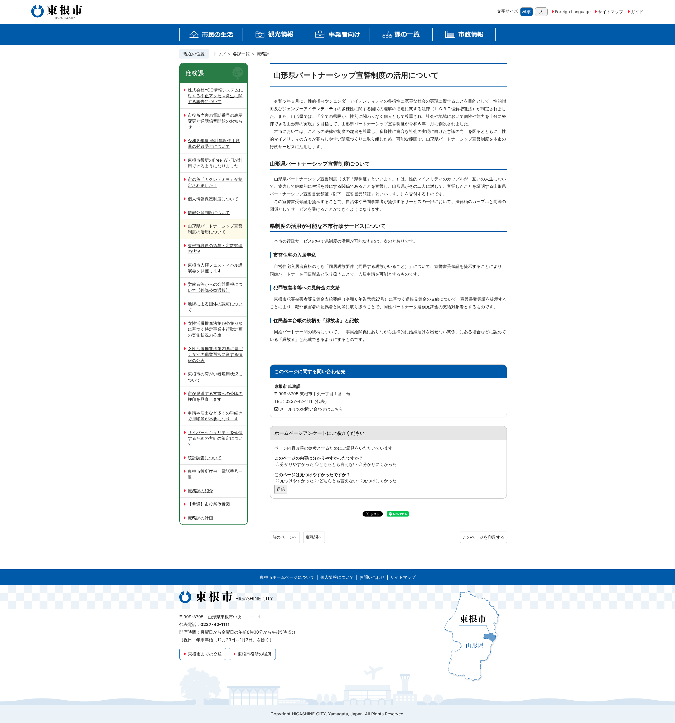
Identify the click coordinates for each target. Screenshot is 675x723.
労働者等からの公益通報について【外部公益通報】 (215, 287)
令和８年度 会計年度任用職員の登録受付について (214, 143)
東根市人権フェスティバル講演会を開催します (215, 267)
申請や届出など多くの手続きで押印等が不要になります (215, 415)
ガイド (637, 11)
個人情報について (337, 577)
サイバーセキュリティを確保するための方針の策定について (215, 438)
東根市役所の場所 (254, 654)
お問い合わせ (372, 577)
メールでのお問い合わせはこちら (311, 409)
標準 (526, 11)
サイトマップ (610, 11)
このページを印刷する (483, 537)
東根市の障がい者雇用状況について (215, 376)
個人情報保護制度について (213, 198)
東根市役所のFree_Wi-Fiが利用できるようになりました (215, 162)
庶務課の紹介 (200, 490)
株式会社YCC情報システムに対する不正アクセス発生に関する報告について (215, 95)
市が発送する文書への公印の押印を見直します (215, 396)
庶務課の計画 (200, 517)
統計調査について (204, 457)
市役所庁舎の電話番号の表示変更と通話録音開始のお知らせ (215, 121)
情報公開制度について (209, 212)
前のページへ (284, 537)
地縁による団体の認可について (215, 306)
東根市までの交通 (205, 654)
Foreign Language (573, 11)
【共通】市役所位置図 (209, 504)
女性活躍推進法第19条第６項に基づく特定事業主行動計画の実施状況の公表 (215, 329)
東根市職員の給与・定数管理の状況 (215, 248)
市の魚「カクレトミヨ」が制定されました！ (215, 182)
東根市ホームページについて (287, 577)
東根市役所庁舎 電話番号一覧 (215, 474)
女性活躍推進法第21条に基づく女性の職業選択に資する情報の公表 (215, 354)
